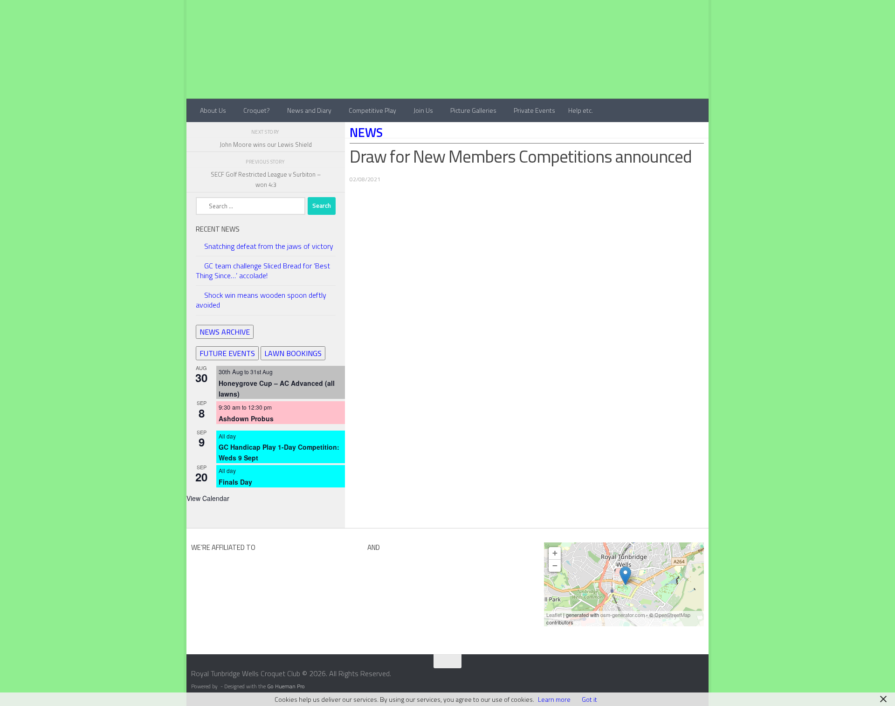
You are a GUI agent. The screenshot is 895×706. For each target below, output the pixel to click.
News (366, 132)
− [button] (555, 565)
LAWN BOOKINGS (293, 353)
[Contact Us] (702, 676)
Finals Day (235, 482)
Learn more (554, 699)
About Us (213, 110)
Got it (589, 699)
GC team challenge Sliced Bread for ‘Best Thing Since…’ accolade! (263, 270)
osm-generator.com (622, 614)
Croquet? (256, 110)
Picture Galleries (473, 110)
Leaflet (554, 614)
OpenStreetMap (672, 614)
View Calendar (207, 498)
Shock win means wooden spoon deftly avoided (261, 299)
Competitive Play (372, 110)
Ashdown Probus (246, 418)
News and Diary (309, 110)
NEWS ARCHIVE (225, 331)
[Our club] (625, 575)
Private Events (534, 110)
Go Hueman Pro (286, 686)
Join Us (423, 110)
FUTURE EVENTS (227, 353)
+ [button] (555, 553)
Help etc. (580, 110)
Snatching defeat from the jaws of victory (268, 246)
